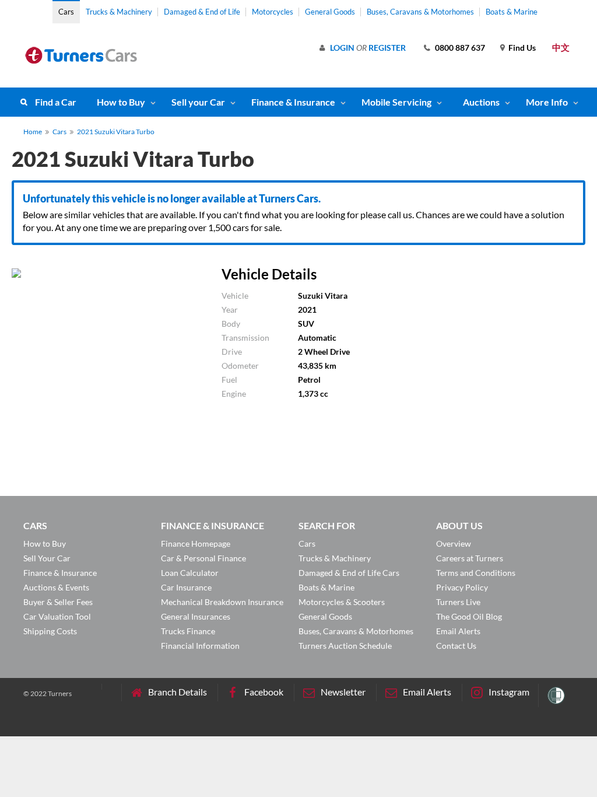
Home (32, 131)
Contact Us (456, 646)
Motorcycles (272, 11)
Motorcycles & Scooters (341, 602)
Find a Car (55, 101)
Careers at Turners (469, 558)
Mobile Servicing (396, 101)
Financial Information (200, 646)
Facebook (263, 691)
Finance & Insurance (293, 101)
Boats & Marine (512, 11)
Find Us (522, 48)
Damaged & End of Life (202, 11)
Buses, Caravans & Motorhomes (420, 11)
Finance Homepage (195, 543)
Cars (66, 11)
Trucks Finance (188, 631)
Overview (453, 543)
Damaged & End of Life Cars (348, 573)
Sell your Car (198, 101)
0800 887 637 (460, 48)
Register (387, 48)
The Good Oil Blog (469, 616)
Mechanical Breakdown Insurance (222, 602)
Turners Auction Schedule (345, 646)
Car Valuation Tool (57, 616)
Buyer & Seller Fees (58, 602)
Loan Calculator (190, 573)
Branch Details (177, 691)
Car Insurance (186, 587)
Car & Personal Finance (203, 558)
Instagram (509, 691)
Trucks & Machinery (119, 11)
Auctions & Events (56, 587)
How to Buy (121, 101)
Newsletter (343, 691)
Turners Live (458, 602)
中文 (561, 47)
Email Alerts (458, 631)
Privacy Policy (462, 587)
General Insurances (195, 616)
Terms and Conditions (475, 573)
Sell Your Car (47, 558)
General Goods (330, 11)
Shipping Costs (50, 631)
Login (342, 48)
